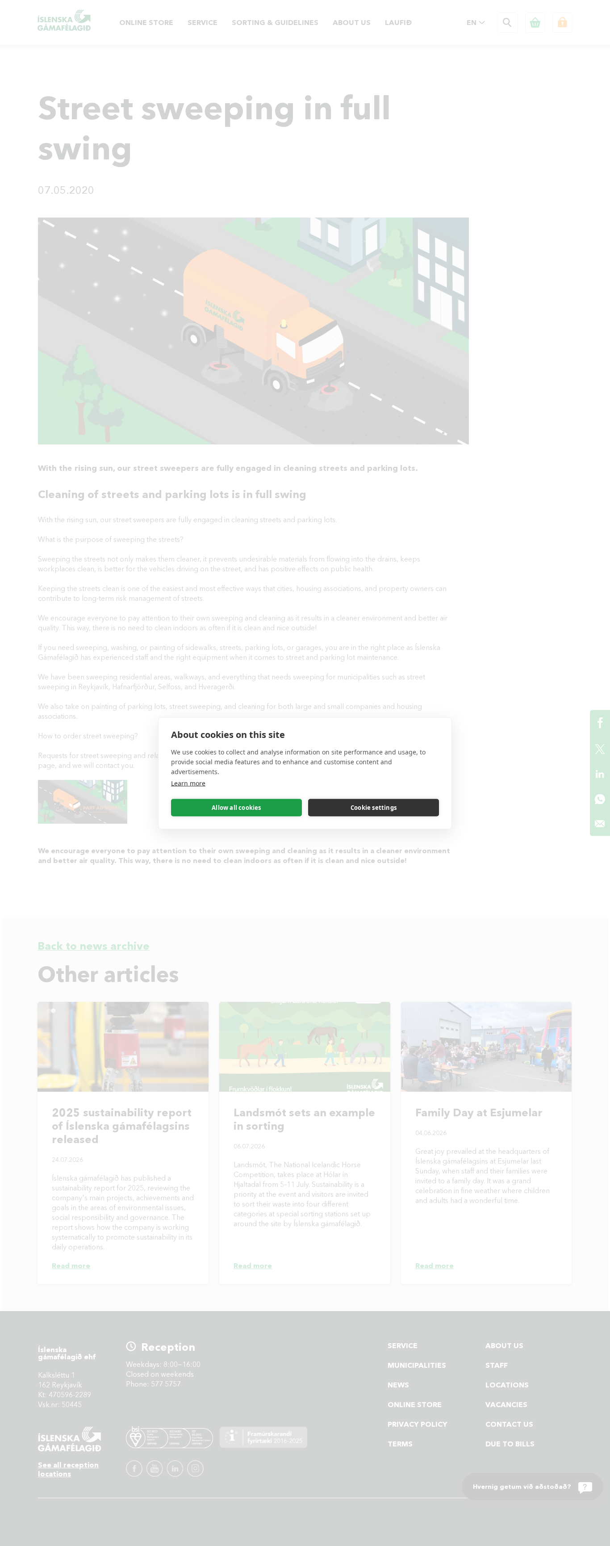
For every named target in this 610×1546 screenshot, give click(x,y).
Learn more (188, 783)
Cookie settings (374, 808)
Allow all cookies (236, 808)
